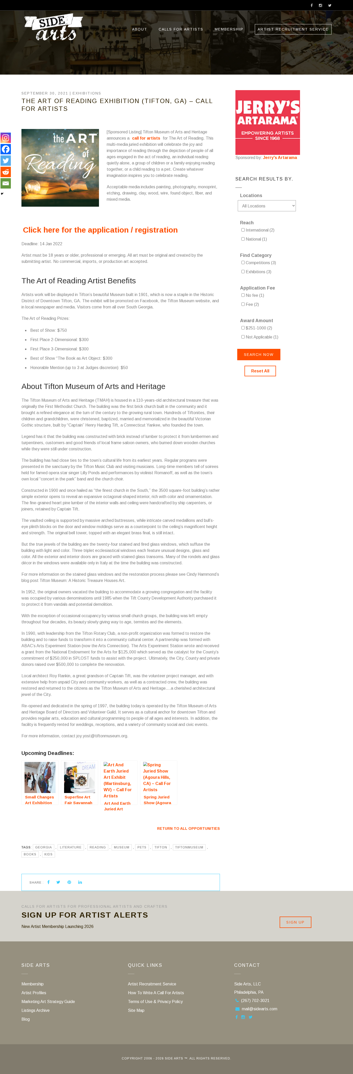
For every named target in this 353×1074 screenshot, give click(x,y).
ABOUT (139, 29)
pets (142, 847)
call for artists (146, 138)
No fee (254, 295)
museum (121, 847)
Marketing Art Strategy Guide (48, 1001)
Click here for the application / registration (101, 230)
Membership (229, 29)
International (259, 230)
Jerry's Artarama (280, 157)
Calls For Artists (181, 29)
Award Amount (256, 320)
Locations (251, 195)
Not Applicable (261, 337)
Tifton (161, 847)
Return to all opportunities (188, 828)
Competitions (260, 263)
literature (71, 847)
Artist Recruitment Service (293, 29)
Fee (252, 304)
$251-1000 (258, 328)
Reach (247, 222)
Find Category (256, 255)
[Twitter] (6, 160)
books (30, 854)
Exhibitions (87, 93)
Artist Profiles (33, 993)
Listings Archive (35, 1010)
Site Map (136, 1010)
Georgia (43, 847)
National (256, 239)
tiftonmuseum (189, 847)
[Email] (6, 183)
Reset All (260, 371)
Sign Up (295, 922)
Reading (98, 847)
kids (48, 854)
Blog (25, 1019)
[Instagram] (6, 138)
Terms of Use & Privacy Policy (155, 1001)
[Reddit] (6, 172)
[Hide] (2, 194)
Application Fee (257, 288)
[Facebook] (6, 149)
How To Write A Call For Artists (156, 993)
